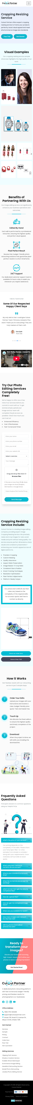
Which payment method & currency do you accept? (12, 866)
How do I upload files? (10, 897)
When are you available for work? (15, 911)
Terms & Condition (21, 1096)
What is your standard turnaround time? (15, 874)
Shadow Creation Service (10, 1058)
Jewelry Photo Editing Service (12, 1072)
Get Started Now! (17, 967)
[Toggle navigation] (29, 3)
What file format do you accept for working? (15, 882)
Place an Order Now (16, 653)
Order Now (5, 1040)
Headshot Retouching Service (12, 1066)
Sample (4, 1032)
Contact (5, 1037)
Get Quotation (7, 1046)
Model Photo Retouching (10, 1069)
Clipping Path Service (9, 1055)
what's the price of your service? (14, 840)
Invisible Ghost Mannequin (11, 1061)
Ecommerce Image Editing (11, 1063)
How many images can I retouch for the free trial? (14, 918)
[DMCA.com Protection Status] (16, 1101)
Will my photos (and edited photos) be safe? (12, 926)
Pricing (4, 1035)
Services (5, 1029)
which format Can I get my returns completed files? (15, 890)
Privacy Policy (10, 1096)
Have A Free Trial (16, 659)
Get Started (20, 36)
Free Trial (7, 36)
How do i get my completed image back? (15, 904)
